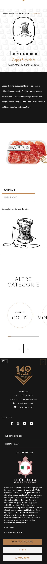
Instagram (18, 423)
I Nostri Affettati (23, 13)
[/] (23, 375)
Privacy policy (9, 527)
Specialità (12, 13)
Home (5, 13)
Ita (3, 361)
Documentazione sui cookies (14, 533)
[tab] (18, 190)
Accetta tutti (22, 558)
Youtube (24, 423)
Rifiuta (22, 550)
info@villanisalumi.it (25, 407)
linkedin (31, 423)
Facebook (12, 423)
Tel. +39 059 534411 (25, 403)
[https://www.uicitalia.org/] (23, 471)
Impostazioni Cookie (22, 542)
